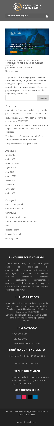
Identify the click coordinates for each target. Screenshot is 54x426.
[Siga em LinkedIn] (35, 397)
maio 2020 (10, 193)
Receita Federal (12, 229)
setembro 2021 (12, 163)
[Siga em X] (30, 397)
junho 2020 (10, 189)
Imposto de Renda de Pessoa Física (21, 221)
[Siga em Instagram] (24, 397)
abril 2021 (9, 172)
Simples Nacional (13, 234)
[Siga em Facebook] (18, 397)
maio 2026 (10, 159)
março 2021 (10, 176)
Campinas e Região (14, 208)
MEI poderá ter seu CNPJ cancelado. (21, 143)
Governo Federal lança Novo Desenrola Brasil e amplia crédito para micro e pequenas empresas (26, 128)
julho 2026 (10, 155)
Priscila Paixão (15, 67)
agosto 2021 (11, 167)
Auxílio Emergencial (14, 204)
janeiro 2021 (11, 184)
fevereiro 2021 (11, 180)
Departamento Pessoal (15, 217)
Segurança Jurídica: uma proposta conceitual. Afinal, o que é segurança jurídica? (24, 63)
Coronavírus (10, 212)
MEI (7, 225)
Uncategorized (11, 71)
